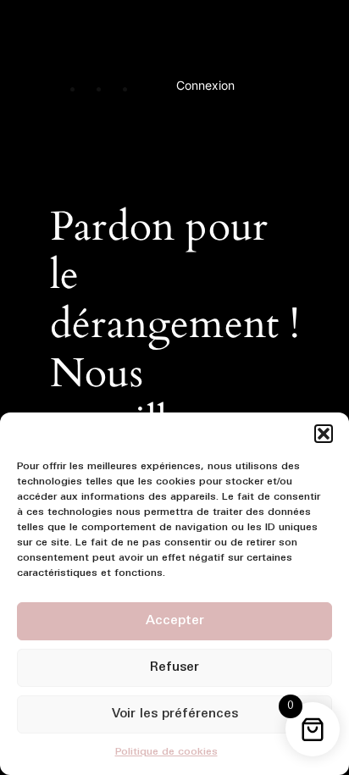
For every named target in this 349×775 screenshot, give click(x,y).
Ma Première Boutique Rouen (173, 36)
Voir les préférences (175, 714)
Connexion (205, 85)
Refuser (174, 668)
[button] (323, 433)
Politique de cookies (166, 752)
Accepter (175, 621)
